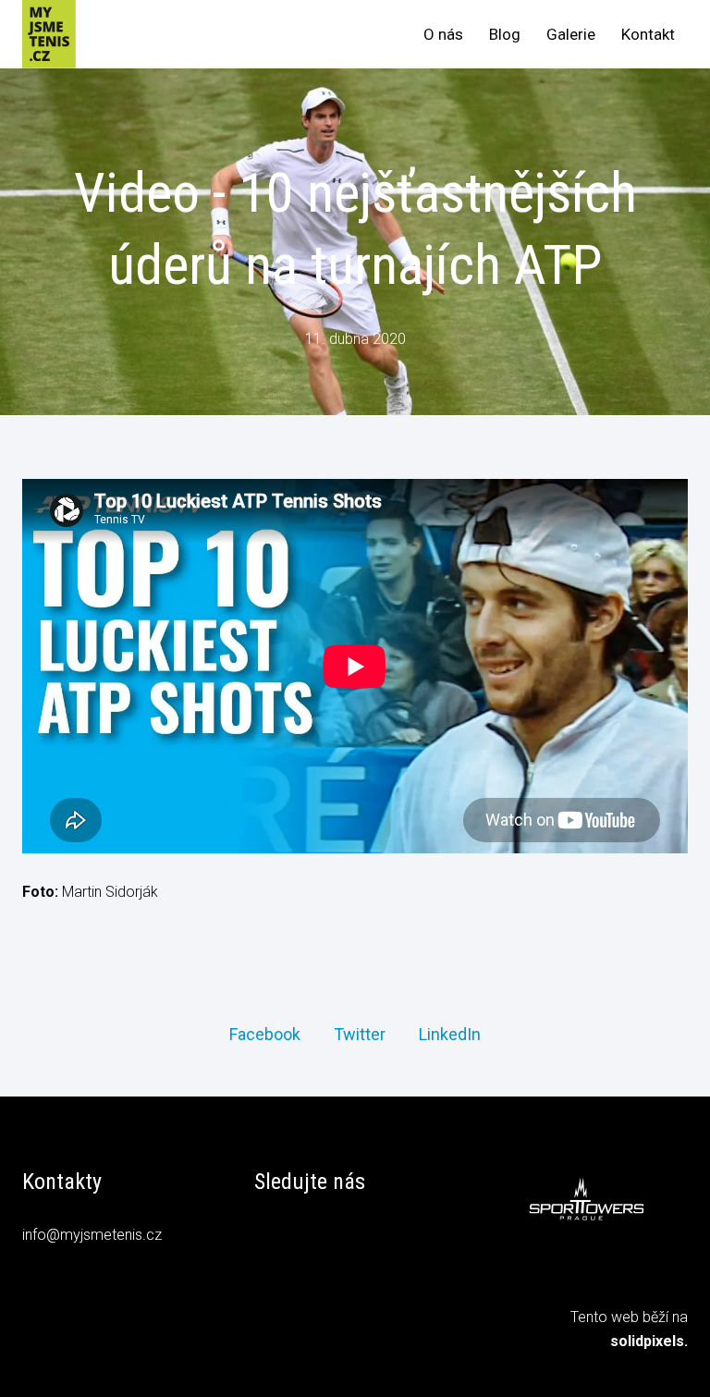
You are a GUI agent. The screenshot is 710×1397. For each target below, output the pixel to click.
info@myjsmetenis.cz (92, 1235)
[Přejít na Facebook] (268, 1237)
